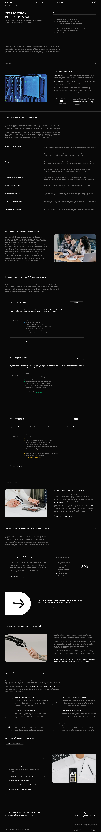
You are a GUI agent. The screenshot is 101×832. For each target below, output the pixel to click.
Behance (83, 821)
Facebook (76, 821)
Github (94, 821)
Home (6, 5)
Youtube (89, 821)
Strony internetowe (17, 5)
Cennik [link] (24, 5)
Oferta (10, 5)
